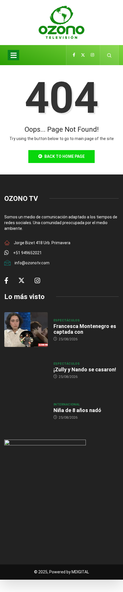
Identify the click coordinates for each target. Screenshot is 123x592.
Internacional (66, 404)
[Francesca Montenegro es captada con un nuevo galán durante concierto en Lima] (26, 329)
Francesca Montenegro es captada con (84, 329)
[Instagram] (92, 55)
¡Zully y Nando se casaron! (84, 369)
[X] (83, 55)
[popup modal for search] (109, 55)
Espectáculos (66, 320)
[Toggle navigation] (13, 55)
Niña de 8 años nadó (77, 410)
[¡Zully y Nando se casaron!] (26, 370)
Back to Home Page (64, 156)
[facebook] (74, 55)
